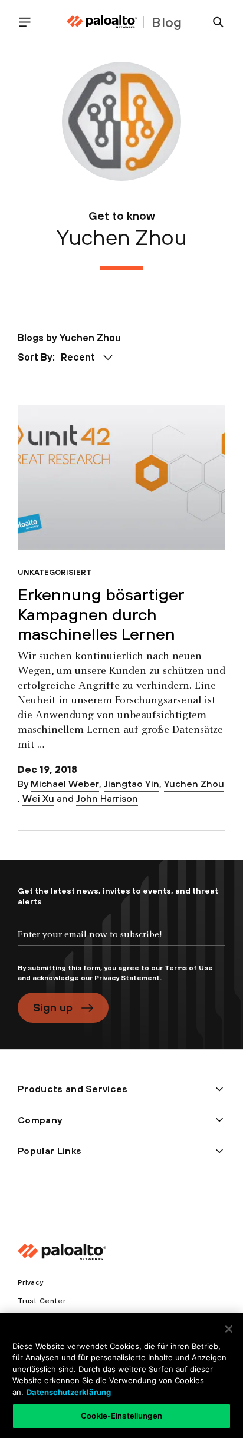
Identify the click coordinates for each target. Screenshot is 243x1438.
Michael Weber (65, 783)
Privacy (30, 1282)
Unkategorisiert (54, 572)
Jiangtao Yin (131, 783)
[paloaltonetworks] (102, 22)
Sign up (53, 1007)
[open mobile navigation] (29, 22)
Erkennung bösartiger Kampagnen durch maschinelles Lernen (101, 614)
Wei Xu (38, 798)
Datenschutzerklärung (69, 1392)
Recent (78, 357)
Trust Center (41, 1301)
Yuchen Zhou (194, 783)
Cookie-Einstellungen (121, 1415)
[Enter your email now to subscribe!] (121, 944)
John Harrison (107, 798)
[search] (213, 22)
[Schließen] (229, 1329)
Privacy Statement (127, 978)
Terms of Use (189, 968)
